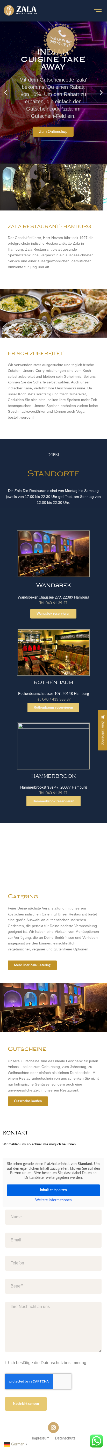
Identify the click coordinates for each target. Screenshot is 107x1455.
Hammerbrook (53, 776)
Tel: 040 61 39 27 (53, 603)
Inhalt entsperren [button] (53, 1190)
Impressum (40, 1438)
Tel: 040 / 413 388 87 (53, 699)
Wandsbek (53, 585)
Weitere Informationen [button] (53, 1200)
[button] (5, 92)
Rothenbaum (53, 682)
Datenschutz (65, 1438)
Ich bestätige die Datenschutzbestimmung (48, 1363)
